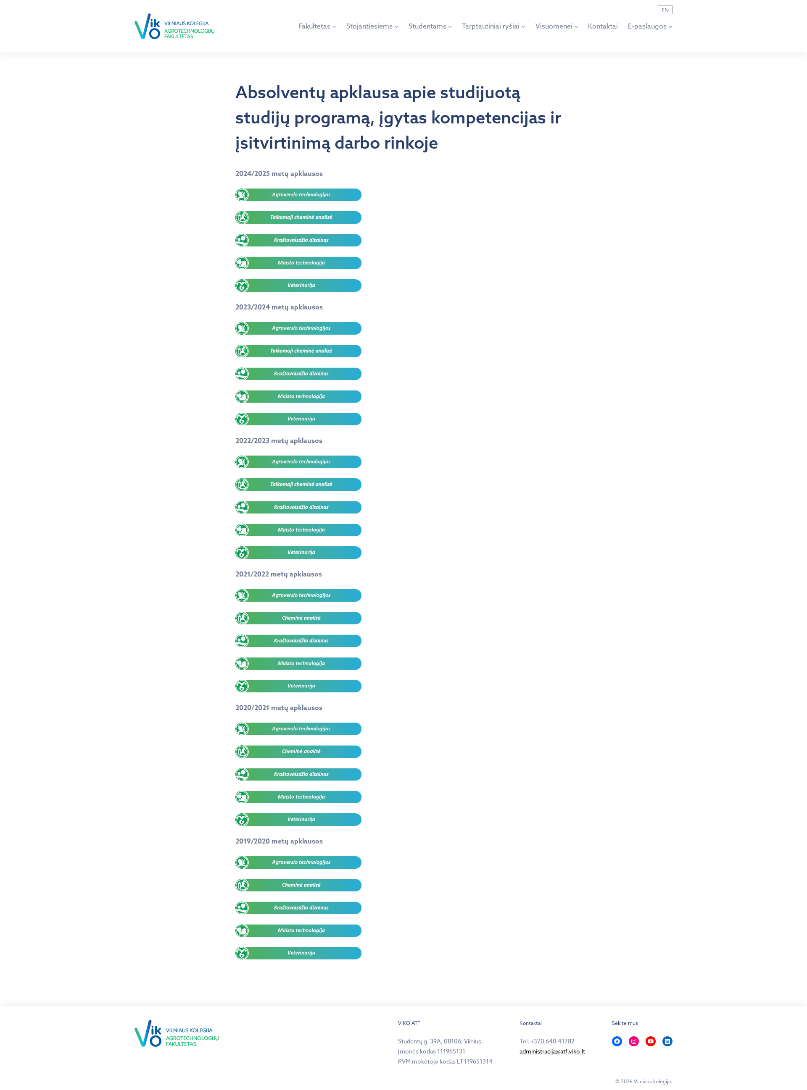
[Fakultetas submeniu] (334, 26)
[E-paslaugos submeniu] (670, 26)
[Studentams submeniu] (450, 26)
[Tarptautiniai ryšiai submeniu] (523, 26)
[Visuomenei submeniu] (576, 26)
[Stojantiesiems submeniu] (396, 26)
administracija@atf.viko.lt (552, 1051)
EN (665, 10)
